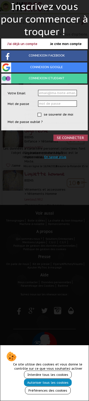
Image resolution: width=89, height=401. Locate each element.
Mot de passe (18, 104)
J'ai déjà (22, 44)
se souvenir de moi (58, 114)
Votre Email (16, 93)
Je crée (66, 44)
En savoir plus (55, 157)
